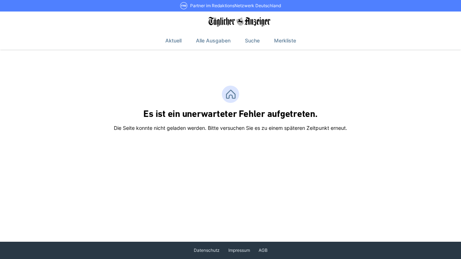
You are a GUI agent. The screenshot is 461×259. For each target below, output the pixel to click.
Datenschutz (207, 250)
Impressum (239, 250)
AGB (263, 250)
